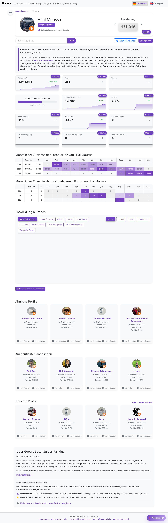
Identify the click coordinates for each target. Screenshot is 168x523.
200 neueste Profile (59, 519)
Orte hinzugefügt (55, 224)
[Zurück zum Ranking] (10, 12)
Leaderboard (20, 3)
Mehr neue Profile (141, 402)
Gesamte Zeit (143, 219)
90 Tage (121, 219)
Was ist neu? (157, 517)
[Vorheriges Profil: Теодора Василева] (115, 24)
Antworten (23, 224)
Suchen (71, 41)
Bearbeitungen (38, 224)
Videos (59, 219)
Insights (47, 3)
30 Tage (110, 219)
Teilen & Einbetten (126, 40)
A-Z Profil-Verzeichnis (101, 519)
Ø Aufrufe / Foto (46, 219)
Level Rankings (35, 3)
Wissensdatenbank (121, 519)
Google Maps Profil (46, 24)
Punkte (69, 219)
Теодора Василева (43, 60)
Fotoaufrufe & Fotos (27, 219)
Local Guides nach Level (80, 519)
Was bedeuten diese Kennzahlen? (31, 289)
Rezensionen (82, 219)
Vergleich (66, 503)
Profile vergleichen (62, 3)
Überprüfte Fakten (26, 230)
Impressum (44, 519)
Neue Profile (54, 503)
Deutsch (143, 3)
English (160, 3)
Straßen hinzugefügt (74, 224)
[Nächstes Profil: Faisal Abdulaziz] (141, 24)
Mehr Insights (27, 503)
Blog (75, 3)
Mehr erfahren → (24, 475)
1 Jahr (131, 219)
